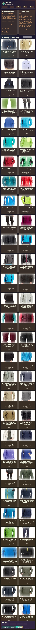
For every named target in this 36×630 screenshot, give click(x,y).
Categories (5, 6)
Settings (12, 627)
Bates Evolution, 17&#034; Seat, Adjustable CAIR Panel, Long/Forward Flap (26, 26)
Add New (18, 6)
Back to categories (27, 37)
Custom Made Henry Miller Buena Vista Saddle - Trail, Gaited (26, 29)
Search (12, 6)
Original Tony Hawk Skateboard (25, 19)
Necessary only (5, 627)
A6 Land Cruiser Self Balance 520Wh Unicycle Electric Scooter (8, 28)
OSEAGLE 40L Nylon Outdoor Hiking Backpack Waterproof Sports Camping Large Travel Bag (9, 31)
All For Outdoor (3, 3)
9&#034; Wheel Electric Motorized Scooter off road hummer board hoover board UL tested (26, 16)
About (25, 6)
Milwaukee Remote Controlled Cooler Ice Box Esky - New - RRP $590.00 (9, 13)
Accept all (20, 627)
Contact (31, 6)
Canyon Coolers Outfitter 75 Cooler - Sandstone (8, 21)
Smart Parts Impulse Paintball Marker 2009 (26, 13)
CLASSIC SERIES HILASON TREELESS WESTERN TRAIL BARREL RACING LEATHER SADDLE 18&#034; (26, 22)
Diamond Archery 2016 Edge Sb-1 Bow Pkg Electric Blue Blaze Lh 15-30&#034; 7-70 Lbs (9, 25)
